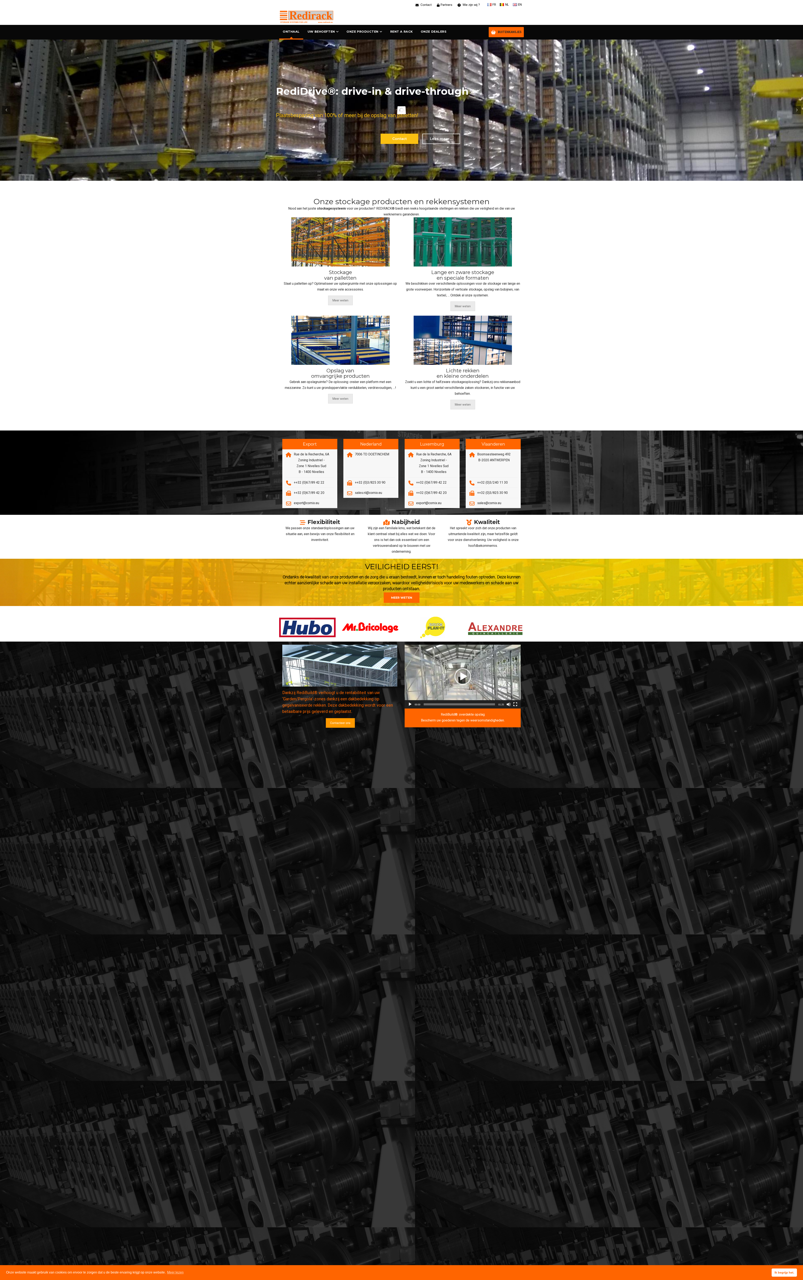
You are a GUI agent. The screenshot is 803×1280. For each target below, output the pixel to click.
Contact (426, 5)
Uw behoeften (321, 31)
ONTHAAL (291, 31)
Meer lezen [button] (175, 1272)
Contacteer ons (340, 723)
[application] (463, 677)
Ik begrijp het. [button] (784, 1272)
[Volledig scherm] (515, 704)
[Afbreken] (508, 704)
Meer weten (340, 300)
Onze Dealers (434, 31)
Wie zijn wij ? (471, 5)
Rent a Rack (401, 31)
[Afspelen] (410, 704)
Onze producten (362, 31)
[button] (400, 513)
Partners (446, 5)
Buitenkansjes (510, 32)
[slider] (459, 704)
